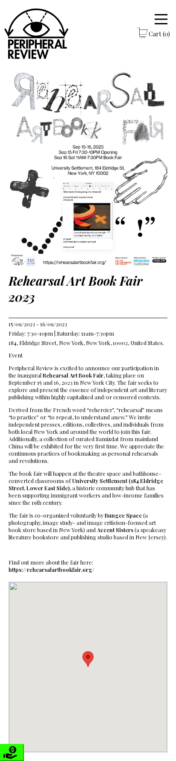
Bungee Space (122, 515)
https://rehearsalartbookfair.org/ (51, 569)
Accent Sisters (114, 529)
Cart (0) (159, 33)
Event (16, 355)
